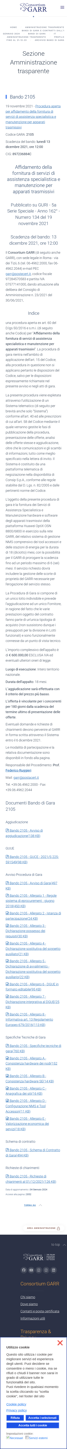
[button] (62, 7)
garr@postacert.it (26, 777)
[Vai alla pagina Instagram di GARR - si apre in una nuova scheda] (38, 1270)
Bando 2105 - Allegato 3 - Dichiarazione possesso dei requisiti (26, 931)
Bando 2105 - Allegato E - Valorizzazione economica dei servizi (27, 1124)
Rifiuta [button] (15, 1417)
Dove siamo (29, 1304)
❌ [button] (60, 1343)
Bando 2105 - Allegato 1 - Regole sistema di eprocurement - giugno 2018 (31, 901)
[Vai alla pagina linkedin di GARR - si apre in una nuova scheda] (53, 1270)
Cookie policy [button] (16, 1404)
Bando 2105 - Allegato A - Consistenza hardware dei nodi (31, 1063)
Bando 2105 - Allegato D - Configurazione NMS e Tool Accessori (26, 1106)
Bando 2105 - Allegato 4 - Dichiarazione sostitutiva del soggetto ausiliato (33, 948)
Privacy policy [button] (16, 1410)
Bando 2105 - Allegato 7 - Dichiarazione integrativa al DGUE (32, 1002)
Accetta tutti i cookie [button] (32, 1425)
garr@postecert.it (18, 274)
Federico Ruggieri (18, 770)
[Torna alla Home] (33, 7)
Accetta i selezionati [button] (42, 1417)
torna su (30, 1205)
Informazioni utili (32, 1318)
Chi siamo (27, 1297)
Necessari (16, 1438)
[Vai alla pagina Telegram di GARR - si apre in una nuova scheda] (46, 1270)
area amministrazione (42, 1228)
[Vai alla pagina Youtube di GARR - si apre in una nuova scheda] (31, 1270)
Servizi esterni (38, 1438)
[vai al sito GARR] (39, 1259)
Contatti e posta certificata (39, 1311)
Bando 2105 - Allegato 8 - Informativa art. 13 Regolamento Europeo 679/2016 (29, 1019)
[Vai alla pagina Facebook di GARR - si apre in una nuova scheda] (23, 1270)
